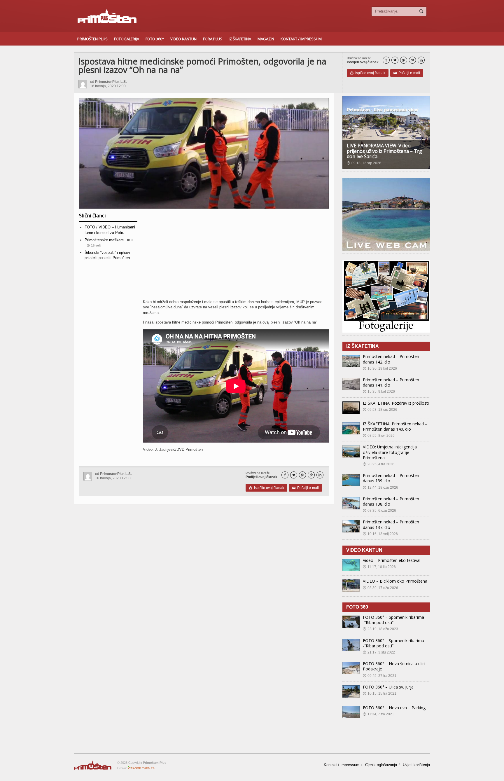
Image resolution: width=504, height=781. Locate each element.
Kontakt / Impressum (301, 38)
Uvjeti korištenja (416, 765)
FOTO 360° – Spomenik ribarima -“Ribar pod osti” (393, 619)
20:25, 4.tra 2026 (378, 464)
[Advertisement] (236, 256)
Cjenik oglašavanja (381, 765)
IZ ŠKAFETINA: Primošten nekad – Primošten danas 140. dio (395, 426)
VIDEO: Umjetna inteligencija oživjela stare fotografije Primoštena (390, 452)
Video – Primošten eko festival (391, 560)
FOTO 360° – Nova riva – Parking (394, 707)
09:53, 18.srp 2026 (380, 410)
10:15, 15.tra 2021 (379, 693)
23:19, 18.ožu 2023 (380, 629)
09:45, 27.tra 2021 (379, 676)
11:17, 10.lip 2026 (379, 567)
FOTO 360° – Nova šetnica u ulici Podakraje (394, 666)
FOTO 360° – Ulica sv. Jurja (388, 687)
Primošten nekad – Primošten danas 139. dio (391, 478)
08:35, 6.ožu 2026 (379, 511)
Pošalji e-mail (406, 73)
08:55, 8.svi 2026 (379, 436)
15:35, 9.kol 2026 (379, 391)
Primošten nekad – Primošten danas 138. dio (391, 501)
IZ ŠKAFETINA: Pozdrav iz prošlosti (396, 403)
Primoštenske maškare (104, 240)
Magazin (266, 38)
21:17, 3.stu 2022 (379, 652)
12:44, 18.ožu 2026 (380, 487)
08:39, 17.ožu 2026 (380, 588)
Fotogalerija (126, 38)
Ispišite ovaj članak (367, 73)
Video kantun (183, 38)
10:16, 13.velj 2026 (380, 534)
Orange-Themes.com (141, 768)
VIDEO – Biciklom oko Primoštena (395, 581)
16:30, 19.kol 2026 (380, 368)
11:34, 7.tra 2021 (378, 714)
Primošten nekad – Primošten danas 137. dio (391, 524)
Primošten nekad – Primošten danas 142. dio (391, 359)
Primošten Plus (92, 38)
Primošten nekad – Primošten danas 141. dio (391, 382)
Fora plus (212, 38)
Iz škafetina (240, 38)
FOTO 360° (155, 38)
